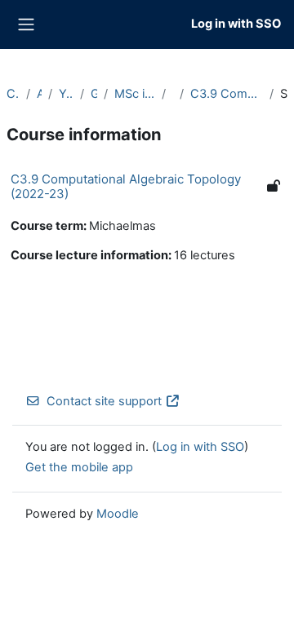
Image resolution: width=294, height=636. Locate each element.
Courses (13, 93)
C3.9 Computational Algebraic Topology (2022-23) (226, 93)
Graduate (94, 93)
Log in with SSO (236, 23)
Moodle (117, 513)
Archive (39, 93)
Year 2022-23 (66, 93)
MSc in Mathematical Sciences (134, 93)
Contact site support (104, 401)
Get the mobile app (79, 467)
